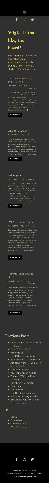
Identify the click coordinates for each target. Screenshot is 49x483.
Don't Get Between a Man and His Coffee (21, 80)
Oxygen (27, 473)
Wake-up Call (15, 175)
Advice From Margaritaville (24, 396)
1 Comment (31, 135)
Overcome (16, 386)
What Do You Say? (17, 131)
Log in (13, 417)
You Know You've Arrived (23, 373)
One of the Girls (18, 389)
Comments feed (18, 423)
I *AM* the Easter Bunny (20, 222)
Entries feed (16, 420)
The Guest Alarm (19, 369)
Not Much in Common (22, 383)
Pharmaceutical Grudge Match (20, 276)
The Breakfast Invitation (23, 393)
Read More (15, 115)
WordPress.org (18, 427)
